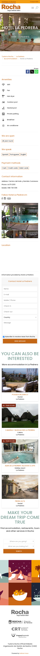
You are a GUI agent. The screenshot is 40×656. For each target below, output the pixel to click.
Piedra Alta (20, 501)
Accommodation (10, 59)
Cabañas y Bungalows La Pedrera (20, 430)
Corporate (34, 2)
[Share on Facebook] (28, 71)
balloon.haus (24, 653)
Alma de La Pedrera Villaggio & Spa (20, 466)
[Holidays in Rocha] (10, 8)
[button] (36, 7)
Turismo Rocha (7, 56)
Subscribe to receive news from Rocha (19, 336)
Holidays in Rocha (9, 2)
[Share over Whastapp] (36, 72)
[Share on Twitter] (32, 71)
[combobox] (20, 317)
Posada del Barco (20, 394)
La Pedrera (20, 56)
